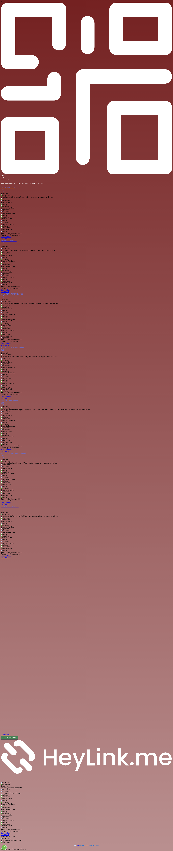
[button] (86, 651)
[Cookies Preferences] (4, 847)
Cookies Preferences (10, 737)
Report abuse (5, 735)
